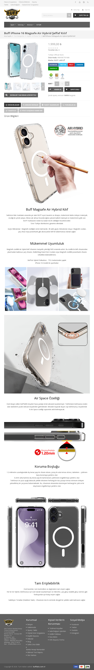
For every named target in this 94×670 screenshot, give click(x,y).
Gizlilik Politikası (55, 634)
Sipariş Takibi (32, 630)
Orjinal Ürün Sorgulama (30, 5)
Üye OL (87, 10)
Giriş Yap (76, 10)
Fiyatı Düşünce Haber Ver (32, 111)
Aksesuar (30, 25)
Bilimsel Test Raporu (35, 652)
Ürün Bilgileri (13, 105)
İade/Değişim (15, 5)
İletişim (30, 624)
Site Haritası (31, 655)
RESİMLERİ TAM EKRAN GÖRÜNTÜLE (23, 95)
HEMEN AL (58, 89)
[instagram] (84, 2)
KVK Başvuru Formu (56, 640)
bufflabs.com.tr (39, 667)
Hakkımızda (31, 627)
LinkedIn (79, 65)
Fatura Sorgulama (10, 2)
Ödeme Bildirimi (24, 2)
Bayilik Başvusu (33, 636)
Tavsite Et (12, 111)
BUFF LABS (58, 60)
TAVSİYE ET (53, 68)
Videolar (30, 639)
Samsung (20, 25)
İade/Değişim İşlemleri (57, 631)
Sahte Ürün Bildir (33, 644)
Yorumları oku (53, 50)
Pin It (71, 65)
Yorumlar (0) (70, 105)
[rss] (88, 2)
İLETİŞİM (38, 25)
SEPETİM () (83, 15)
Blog (29, 642)
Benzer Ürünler (31, 105)
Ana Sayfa (7, 25)
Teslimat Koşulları (56, 628)
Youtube (74, 630)
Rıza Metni (53, 637)
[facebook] (75, 2)
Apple (12, 25)
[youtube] (79, 2)
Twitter (63, 65)
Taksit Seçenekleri (51, 105)
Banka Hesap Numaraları (35, 650)
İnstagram (75, 633)
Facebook (53, 65)
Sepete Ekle (74, 89)
